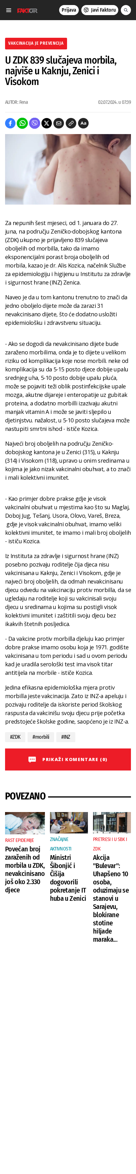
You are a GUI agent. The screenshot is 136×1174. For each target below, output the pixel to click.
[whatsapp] (22, 123)
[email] (58, 123)
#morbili (41, 737)
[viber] (34, 123)
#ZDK (15, 737)
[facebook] (10, 123)
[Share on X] (46, 123)
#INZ (65, 737)
